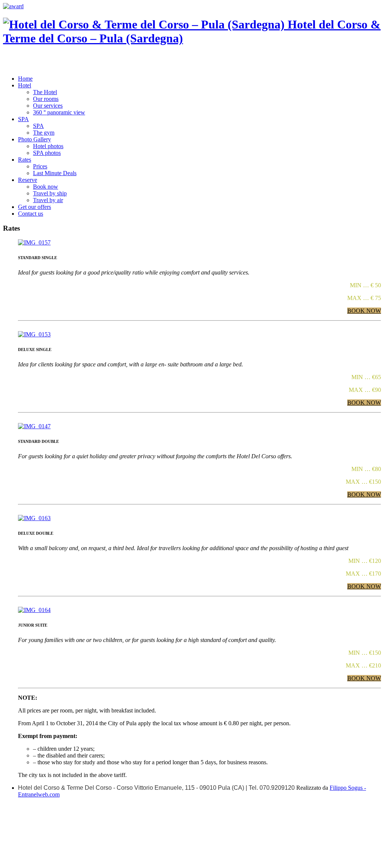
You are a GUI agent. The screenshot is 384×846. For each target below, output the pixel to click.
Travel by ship (50, 193)
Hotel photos (48, 146)
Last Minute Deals (54, 173)
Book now (45, 186)
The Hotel (45, 92)
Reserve (27, 180)
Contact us (30, 213)
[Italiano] (21, 56)
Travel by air (48, 200)
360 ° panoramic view (59, 112)
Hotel (24, 85)
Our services (48, 105)
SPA (23, 119)
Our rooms (45, 99)
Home (25, 78)
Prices (40, 166)
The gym (43, 132)
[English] (21, 67)
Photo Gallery (34, 139)
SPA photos (47, 153)
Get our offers (34, 207)
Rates (24, 159)
